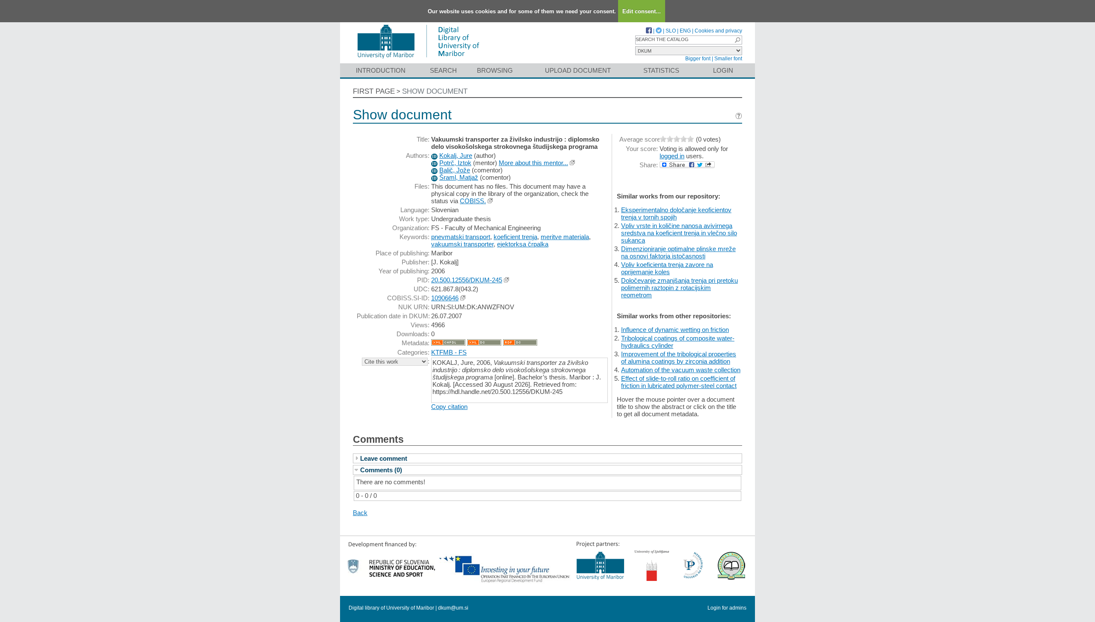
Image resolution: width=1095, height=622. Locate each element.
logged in (672, 156)
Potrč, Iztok (455, 162)
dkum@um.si (453, 608)
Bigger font (697, 59)
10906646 (445, 298)
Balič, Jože (454, 170)
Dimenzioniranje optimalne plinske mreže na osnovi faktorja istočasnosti (678, 252)
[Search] (737, 40)
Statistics (661, 70)
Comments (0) (381, 470)
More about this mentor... (533, 162)
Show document (435, 91)
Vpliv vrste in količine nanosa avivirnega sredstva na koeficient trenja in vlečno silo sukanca (679, 233)
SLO (671, 31)
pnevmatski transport (460, 236)
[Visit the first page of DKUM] (418, 59)
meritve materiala (565, 236)
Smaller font (728, 59)
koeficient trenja (515, 236)
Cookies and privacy (718, 31)
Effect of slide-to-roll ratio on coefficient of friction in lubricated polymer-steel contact (679, 382)
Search (443, 70)
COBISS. (473, 200)
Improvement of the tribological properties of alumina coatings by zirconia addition (678, 357)
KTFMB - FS (449, 352)
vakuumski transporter (462, 244)
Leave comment (383, 458)
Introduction (380, 70)
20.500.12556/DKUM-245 (466, 280)
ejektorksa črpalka (522, 244)
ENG (685, 31)
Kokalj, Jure (455, 155)
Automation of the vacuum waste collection (680, 369)
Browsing (495, 70)
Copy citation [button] (449, 406)
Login (723, 70)
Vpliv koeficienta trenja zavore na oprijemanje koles (667, 268)
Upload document (578, 70)
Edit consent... (641, 11)
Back (360, 512)
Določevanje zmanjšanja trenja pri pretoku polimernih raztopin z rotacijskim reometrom (679, 288)
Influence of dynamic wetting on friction (675, 329)
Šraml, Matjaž (458, 177)
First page (374, 91)
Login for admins (726, 608)
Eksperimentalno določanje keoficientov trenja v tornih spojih (676, 213)
